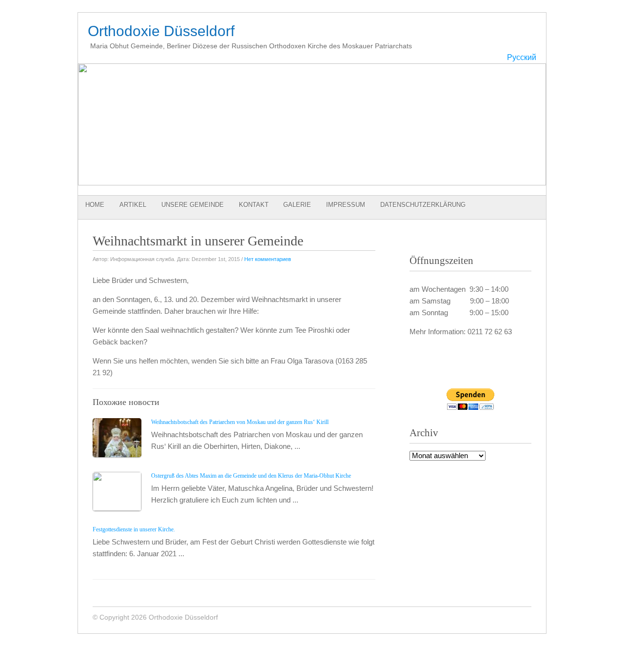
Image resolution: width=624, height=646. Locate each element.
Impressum (345, 204)
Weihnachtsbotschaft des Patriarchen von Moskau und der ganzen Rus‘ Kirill (240, 422)
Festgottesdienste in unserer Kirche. (134, 529)
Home (94, 204)
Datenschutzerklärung (423, 204)
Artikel (132, 204)
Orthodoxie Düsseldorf (161, 31)
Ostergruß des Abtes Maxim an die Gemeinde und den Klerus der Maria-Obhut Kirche (251, 475)
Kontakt (254, 204)
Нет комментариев (267, 259)
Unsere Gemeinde (192, 204)
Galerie (297, 204)
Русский (521, 57)
